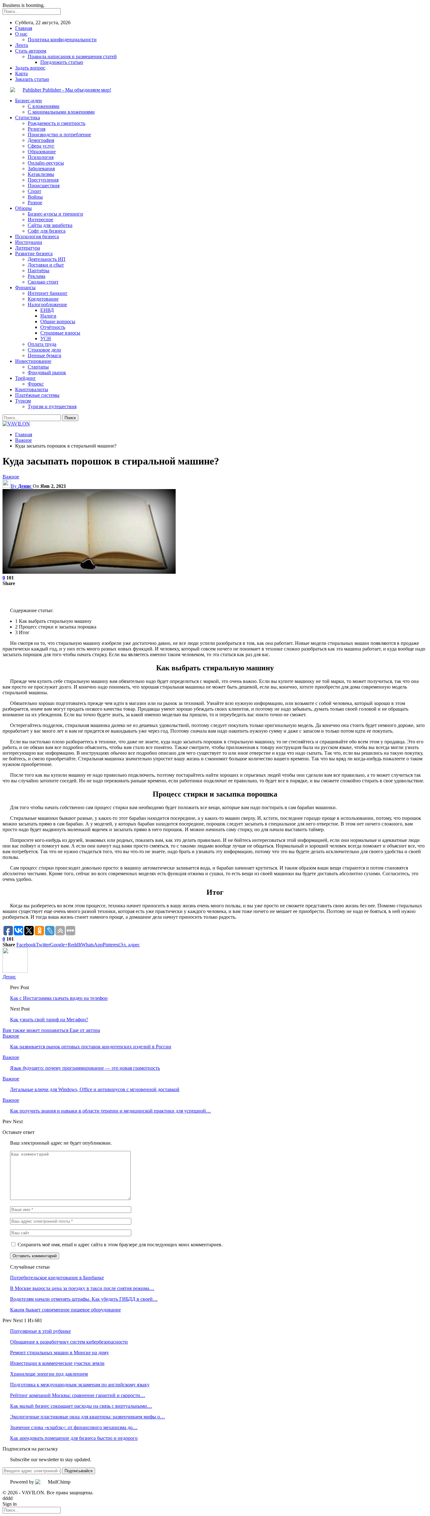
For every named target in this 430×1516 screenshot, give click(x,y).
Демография (41, 140)
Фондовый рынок (47, 372)
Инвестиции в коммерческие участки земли (57, 1363)
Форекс (36, 383)
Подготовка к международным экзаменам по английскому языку (80, 1384)
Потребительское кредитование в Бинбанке (57, 1277)
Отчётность (52, 327)
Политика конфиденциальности (62, 39)
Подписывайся (79, 1470)
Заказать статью (32, 79)
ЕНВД (47, 310)
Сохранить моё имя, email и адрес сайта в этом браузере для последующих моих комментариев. (120, 1244)
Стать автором (30, 51)
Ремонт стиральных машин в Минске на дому (59, 1352)
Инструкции (28, 242)
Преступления (43, 180)
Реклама (36, 276)
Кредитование (43, 299)
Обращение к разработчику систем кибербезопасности (69, 1341)
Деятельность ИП (46, 259)
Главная (23, 28)
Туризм (23, 400)
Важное (11, 476)
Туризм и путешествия (52, 406)
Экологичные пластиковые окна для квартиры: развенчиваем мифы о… (87, 1416)
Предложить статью (61, 62)
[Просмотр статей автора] (15, 971)
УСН (45, 338)
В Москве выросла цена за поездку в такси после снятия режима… (82, 1288)
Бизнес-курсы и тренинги (55, 214)
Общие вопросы (57, 321)
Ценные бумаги (44, 355)
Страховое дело (44, 349)
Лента (21, 45)
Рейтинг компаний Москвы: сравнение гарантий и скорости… (77, 1395)
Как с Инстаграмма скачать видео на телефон (59, 998)
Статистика (27, 117)
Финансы (25, 287)
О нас (21, 34)
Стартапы (38, 366)
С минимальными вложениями (61, 112)
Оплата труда (42, 344)
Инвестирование (33, 361)
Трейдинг (25, 378)
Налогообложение (47, 304)
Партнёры (38, 270)
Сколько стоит (43, 282)
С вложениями (43, 106)
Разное (35, 202)
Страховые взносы (60, 332)
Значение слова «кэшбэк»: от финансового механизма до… (74, 1427)
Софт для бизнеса (46, 231)
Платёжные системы (37, 395)
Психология (41, 157)
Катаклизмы (41, 174)
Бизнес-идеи (28, 100)
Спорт (34, 191)
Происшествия (43, 185)
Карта (21, 73)
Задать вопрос (30, 67)
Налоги (48, 315)
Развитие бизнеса (34, 253)
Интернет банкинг (48, 293)
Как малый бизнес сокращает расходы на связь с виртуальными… (81, 1406)
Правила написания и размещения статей (72, 56)
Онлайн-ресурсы (46, 163)
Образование (42, 151)
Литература (27, 248)
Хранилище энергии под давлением (49, 1374)
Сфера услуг (41, 146)
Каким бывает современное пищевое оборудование (65, 1309)
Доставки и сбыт (46, 265)
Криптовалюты (31, 389)
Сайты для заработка (50, 225)
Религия (36, 129)
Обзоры (23, 208)
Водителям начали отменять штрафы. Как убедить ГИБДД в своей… (84, 1299)
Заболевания (41, 168)
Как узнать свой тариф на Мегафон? (49, 1019)
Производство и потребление (59, 134)
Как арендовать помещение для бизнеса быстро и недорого (74, 1438)
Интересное (40, 219)
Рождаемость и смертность (56, 123)
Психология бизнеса (37, 236)
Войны (35, 197)
